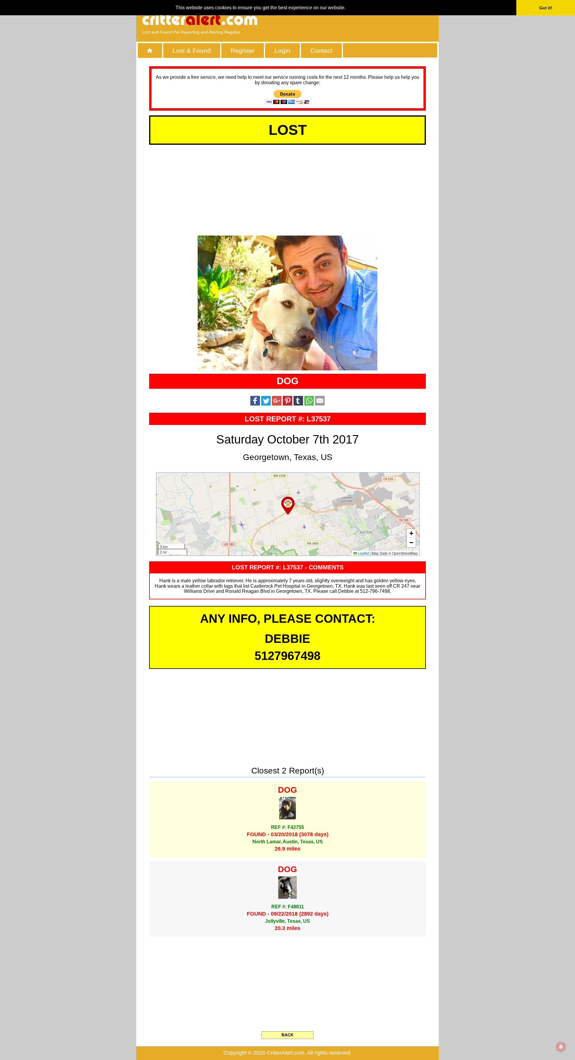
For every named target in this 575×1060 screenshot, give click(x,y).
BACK (287, 1034)
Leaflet (363, 553)
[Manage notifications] (561, 1047)
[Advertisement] (364, 19)
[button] (288, 506)
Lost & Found (191, 50)
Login (282, 50)
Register (243, 50)
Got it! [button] (545, 7)
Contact (321, 50)
